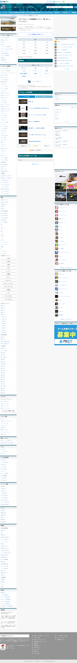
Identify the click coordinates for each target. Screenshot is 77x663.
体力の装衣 (3, 361)
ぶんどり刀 (3, 471)
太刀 (1, 226)
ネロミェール (3, 133)
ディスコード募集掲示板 (5, 597)
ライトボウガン (4, 251)
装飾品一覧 (3, 339)
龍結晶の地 (3, 519)
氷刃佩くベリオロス (4, 148)
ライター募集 (36, 653)
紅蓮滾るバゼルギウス (5, 106)
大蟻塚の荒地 (3, 515)
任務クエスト (3, 575)
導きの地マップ (39, 12)
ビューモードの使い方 (5, 191)
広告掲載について (37, 645)
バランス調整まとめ (4, 79)
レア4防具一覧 (3, 323)
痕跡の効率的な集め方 (5, 504)
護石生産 (2, 543)
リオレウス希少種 (4, 159)
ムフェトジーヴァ (4, 117)
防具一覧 (65, 12)
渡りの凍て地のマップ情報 (6, 175)
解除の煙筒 (3, 388)
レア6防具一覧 (3, 327)
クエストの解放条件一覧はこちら (35, 34)
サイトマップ (36, 649)
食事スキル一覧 (4, 453)
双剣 (1, 231)
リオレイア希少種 (4, 157)
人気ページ (44, 96)
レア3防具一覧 (3, 321)
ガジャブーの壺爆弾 (4, 473)
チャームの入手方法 (4, 182)
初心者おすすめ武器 (4, 202)
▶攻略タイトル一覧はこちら (66, 267)
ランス (2, 237)
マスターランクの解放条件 (6, 46)
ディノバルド (3, 124)
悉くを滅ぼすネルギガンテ (6, 108)
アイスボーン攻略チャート (6, 68)
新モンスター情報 (4, 75)
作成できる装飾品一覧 (5, 343)
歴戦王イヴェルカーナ (5, 93)
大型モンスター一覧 (4, 403)
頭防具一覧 (3, 305)
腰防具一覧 (3, 312)
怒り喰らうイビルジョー (5, 95)
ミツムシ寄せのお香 (4, 462)
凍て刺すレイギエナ (4, 97)
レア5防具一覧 (3, 325)
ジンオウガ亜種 (4, 115)
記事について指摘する (36, 150)
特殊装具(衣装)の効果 (5, 189)
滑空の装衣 (3, 372)
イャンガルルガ (4, 99)
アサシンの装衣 (4, 350)
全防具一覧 (3, 208)
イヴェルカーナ (4, 90)
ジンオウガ (3, 113)
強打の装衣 (3, 354)
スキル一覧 (3, 449)
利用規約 (36, 643)
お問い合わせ (36, 647)
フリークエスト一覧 (4, 423)
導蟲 (1, 532)
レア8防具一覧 (3, 332)
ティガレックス (4, 119)
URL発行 (36, 145)
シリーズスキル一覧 (4, 451)
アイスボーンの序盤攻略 (5, 70)
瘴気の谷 (2, 517)
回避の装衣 (3, 359)
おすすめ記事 (26, 96)
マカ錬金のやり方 (4, 546)
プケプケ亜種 (3, 137)
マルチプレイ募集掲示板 (5, 601)
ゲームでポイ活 (50, 1)
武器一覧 (57, 12)
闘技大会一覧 (3, 434)
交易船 (2, 586)
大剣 (1, 224)
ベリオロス (3, 146)
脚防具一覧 (3, 314)
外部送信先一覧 (60, 639)
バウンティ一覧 (4, 425)
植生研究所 (3, 581)
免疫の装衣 (3, 370)
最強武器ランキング (4, 199)
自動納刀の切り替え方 (5, 548)
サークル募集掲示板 (4, 594)
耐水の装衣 (3, 377)
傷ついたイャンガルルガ (5, 104)
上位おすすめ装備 (4, 217)
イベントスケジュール (5, 62)
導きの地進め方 (22, 12)
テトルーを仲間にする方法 (6, 552)
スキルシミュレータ (4, 51)
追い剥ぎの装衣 (4, 357)
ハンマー (2, 233)
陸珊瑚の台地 (3, 512)
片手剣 (2, 228)
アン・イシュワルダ (4, 86)
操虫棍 (2, 246)
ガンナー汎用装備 (4, 222)
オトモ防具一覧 (4, 480)
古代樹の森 (3, 510)
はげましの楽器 (4, 468)
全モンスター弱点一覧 (5, 401)
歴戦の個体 (3, 530)
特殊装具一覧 (3, 348)
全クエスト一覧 (4, 418)
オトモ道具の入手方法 (5, 180)
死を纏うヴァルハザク (5, 110)
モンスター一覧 (48, 12)
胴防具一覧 (3, 307)
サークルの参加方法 (4, 568)
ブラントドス (3, 144)
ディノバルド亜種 (4, 126)
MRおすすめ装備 (14, 12)
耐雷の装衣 (3, 379)
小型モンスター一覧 (4, 405)
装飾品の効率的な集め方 (5, 341)
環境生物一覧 (3, 561)
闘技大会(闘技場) (23, 73)
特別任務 (24, 76)
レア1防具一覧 (3, 316)
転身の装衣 (3, 392)
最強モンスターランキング (6, 408)
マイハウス (3, 584)
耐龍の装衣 (3, 390)
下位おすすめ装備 (4, 215)
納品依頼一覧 (3, 427)
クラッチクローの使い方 (5, 193)
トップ (4, 12)
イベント (35, 70)
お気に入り (47, 145)
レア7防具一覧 (3, 330)
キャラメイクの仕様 (4, 566)
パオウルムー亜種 (4, 135)
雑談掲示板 (3, 57)
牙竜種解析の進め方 (4, 171)
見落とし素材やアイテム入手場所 (7, 442)
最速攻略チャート (4, 486)
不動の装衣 (3, 352)
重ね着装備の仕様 (4, 557)
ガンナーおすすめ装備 (5, 502)
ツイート (24, 145)
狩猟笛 (2, 235)
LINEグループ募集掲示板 (5, 603)
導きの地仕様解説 (31, 12)
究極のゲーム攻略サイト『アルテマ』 (41, 635)
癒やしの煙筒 (3, 386)
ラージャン (3, 153)
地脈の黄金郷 (3, 521)
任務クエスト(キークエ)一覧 (6, 420)
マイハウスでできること (5, 184)
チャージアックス (4, 244)
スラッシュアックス (4, 242)
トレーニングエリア (4, 541)
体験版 (35, 73)
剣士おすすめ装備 (4, 499)
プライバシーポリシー (61, 637)
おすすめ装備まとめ (4, 213)
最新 (72, 107)
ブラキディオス (4, 139)
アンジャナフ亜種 (4, 88)
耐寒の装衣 (3, 381)
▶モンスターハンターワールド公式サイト (26, 89)
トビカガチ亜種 (4, 128)
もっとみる (66, 121)
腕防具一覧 (3, 310)
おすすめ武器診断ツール (5, 53)
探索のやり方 (3, 570)
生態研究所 (3, 579)
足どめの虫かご (4, 464)
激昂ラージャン (4, 155)
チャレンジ (47, 73)
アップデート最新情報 (5, 55)
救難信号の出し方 (4, 572)
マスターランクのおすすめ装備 (6, 48)
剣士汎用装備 (3, 219)
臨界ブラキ (3, 142)
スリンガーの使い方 (4, 186)
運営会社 (36, 651)
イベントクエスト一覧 (5, 432)
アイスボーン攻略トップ (5, 37)
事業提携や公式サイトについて (40, 641)
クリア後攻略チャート (5, 493)
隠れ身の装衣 (3, 363)
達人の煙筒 (3, 383)
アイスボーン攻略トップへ (37, 81)
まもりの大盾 (3, 466)
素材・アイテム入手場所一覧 (6, 440)
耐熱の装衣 (3, 368)
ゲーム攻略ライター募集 (62, 635)
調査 (47, 70)
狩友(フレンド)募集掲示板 (5, 599)
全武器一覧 (3, 206)
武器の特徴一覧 (4, 204)
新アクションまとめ (4, 77)
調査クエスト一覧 (4, 429)
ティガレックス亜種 (4, 122)
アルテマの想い (37, 637)
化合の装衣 (3, 366)
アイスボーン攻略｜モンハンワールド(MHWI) (20, 7)
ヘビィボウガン (4, 253)
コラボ (23, 70)
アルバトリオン (4, 84)
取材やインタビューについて (40, 639)
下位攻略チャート (4, 488)
